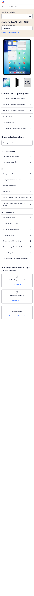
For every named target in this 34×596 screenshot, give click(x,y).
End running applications (11, 229)
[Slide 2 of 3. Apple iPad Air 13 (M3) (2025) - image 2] (17, 83)
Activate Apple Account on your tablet (15, 197)
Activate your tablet (9, 186)
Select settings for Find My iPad (13, 247)
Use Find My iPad (8, 253)
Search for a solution (8, 12)
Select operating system (8, 25)
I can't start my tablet (10, 162)
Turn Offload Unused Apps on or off (14, 128)
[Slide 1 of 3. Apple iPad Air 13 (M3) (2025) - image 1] (6, 83)
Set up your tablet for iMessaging (14, 105)
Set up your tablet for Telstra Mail (14, 110)
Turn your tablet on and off (11, 180)
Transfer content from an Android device (14, 204)
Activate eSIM (7, 116)
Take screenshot (8, 235)
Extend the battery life (10, 223)
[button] (17, 28)
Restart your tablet (9, 122)
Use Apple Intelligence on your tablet (15, 259)
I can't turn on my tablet (11, 156)
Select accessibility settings (12, 241)
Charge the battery (9, 174)
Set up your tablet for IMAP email (14, 99)
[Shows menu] (31, 2)
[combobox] (15, 16)
